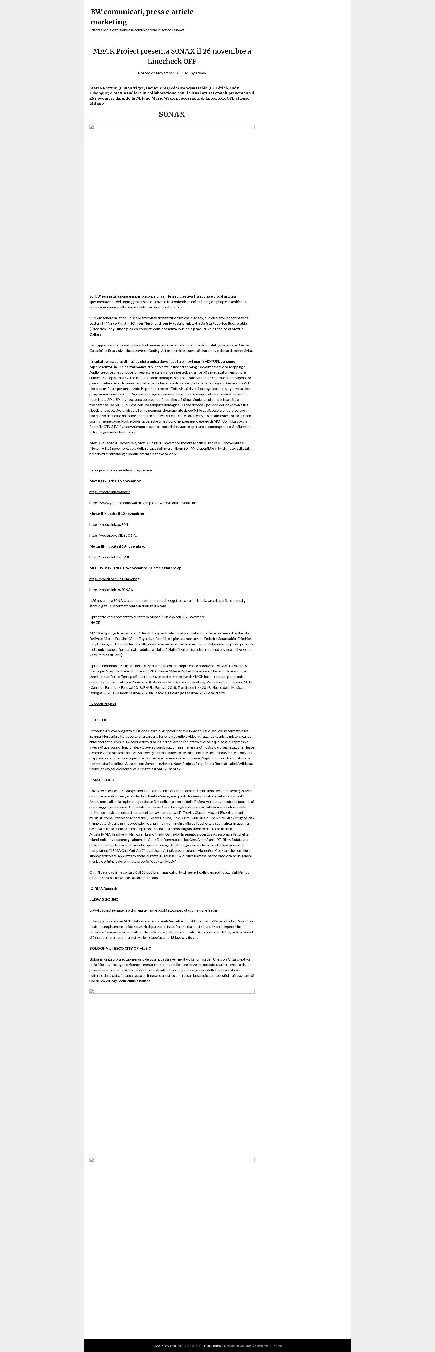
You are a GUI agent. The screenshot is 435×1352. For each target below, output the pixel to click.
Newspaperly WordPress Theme (259, 1345)
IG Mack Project (102, 703)
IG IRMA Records (103, 888)
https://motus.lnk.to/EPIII (109, 557)
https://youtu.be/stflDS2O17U (113, 535)
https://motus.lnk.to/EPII (108, 524)
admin (201, 73)
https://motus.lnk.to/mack (109, 492)
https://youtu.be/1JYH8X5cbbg (114, 578)
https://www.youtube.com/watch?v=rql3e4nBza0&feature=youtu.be (142, 502)
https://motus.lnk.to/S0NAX (111, 589)
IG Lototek (171, 769)
